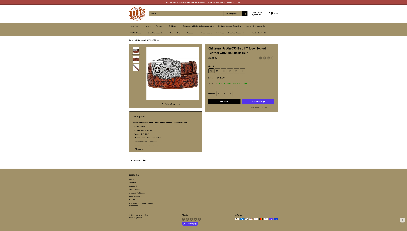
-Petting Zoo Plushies (259, 33)
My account (256, 15)
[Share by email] (272, 57)
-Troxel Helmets (206, 33)
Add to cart (224, 101)
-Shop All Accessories (155, 33)
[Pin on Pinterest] (264, 57)
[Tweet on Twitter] (268, 57)
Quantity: (211, 94)
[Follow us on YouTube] (195, 219)
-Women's (158, 26)
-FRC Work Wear (135, 33)
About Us (132, 183)
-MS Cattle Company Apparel (228, 26)
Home (131, 40)
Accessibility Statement (138, 193)
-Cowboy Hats (175, 33)
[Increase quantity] (230, 93)
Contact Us (133, 186)
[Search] (244, 13)
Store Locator (134, 189)
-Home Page (133, 26)
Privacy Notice (134, 196)
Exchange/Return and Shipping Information (141, 204)
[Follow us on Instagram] (187, 219)
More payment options (258, 107)
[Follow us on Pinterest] (191, 219)
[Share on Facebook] (260, 57)
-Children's (172, 26)
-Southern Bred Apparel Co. (255, 26)
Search (132, 179)
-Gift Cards (220, 33)
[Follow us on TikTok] (199, 219)
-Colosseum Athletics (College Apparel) (197, 26)
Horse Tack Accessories (236, 33)
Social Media (133, 200)
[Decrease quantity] (219, 93)
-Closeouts (190, 33)
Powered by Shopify (135, 218)
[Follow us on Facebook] (183, 219)
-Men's (146, 26)
